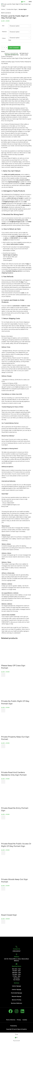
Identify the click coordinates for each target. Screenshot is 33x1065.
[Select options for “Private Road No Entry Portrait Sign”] (3, 817)
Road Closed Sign (9, 915)
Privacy (19, 1019)
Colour (4, 38)
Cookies (25, 1019)
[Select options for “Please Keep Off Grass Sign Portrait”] (3, 675)
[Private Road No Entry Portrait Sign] (16, 795)
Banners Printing (16, 999)
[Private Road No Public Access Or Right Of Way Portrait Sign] (16, 831)
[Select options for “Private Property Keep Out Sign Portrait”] (3, 746)
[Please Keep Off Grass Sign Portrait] (16, 652)
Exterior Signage (16, 989)
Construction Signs (11, 9)
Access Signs (23, 9)
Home (3, 9)
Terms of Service (10, 1019)
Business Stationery (16, 1003)
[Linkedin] (22, 1011)
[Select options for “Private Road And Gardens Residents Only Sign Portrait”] (3, 782)
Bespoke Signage (16, 996)
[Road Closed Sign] (16, 902)
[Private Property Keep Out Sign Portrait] (16, 724)
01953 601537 (16, 951)
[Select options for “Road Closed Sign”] (3, 922)
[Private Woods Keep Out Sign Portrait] (16, 866)
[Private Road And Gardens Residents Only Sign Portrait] (16, 759)
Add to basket (14, 47)
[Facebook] (11, 1011)
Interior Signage (16, 986)
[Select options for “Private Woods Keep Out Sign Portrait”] (3, 889)
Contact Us (16, 949)
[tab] (11, 53)
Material (4, 31)
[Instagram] (16, 1011)
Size (3, 25)
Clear (9, 40)
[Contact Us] (16, 946)
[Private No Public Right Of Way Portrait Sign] (16, 688)
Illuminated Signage (16, 993)
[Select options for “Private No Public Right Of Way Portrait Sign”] (3, 710)
